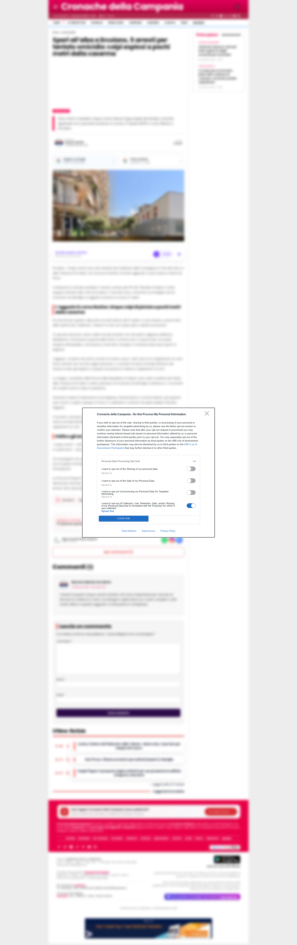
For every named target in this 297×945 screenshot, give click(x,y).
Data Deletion (129, 530)
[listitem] (148, 461)
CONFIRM (123, 518)
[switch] (191, 468)
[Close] (208, 414)
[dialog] (148, 472)
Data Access (148, 530)
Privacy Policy (168, 530)
